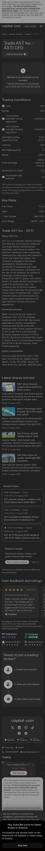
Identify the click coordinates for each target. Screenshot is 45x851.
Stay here (22, 845)
